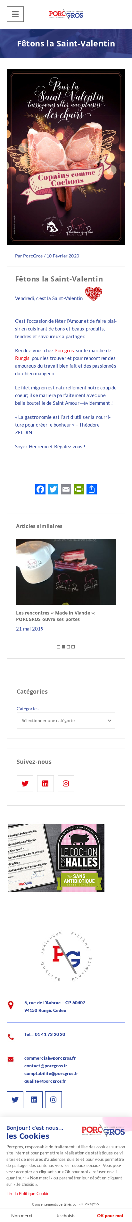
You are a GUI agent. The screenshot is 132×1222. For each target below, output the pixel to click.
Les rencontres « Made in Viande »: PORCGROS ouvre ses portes (55, 616)
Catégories (28, 708)
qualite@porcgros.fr (45, 1081)
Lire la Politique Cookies (29, 1193)
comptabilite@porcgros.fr (51, 1073)
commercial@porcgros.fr (50, 1058)
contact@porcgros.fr (46, 1065)
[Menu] (15, 14)
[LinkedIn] (45, 784)
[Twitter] (25, 784)
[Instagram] (66, 784)
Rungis (22, 358)
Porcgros (64, 350)
